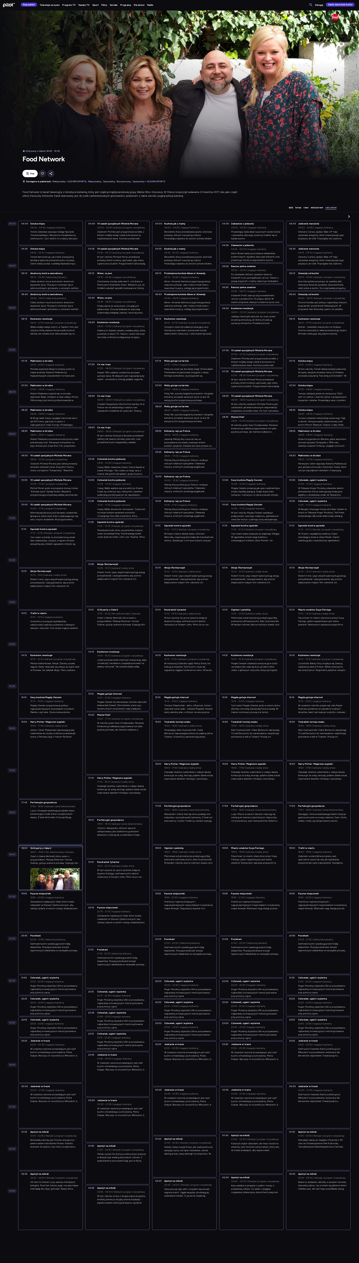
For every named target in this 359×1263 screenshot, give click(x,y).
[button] (349, 216)
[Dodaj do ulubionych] (42, 173)
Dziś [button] (291, 207)
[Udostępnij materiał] (51, 173)
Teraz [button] (298, 207)
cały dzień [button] (331, 207)
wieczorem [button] (317, 207)
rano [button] (306, 207)
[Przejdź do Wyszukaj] (311, 5)
